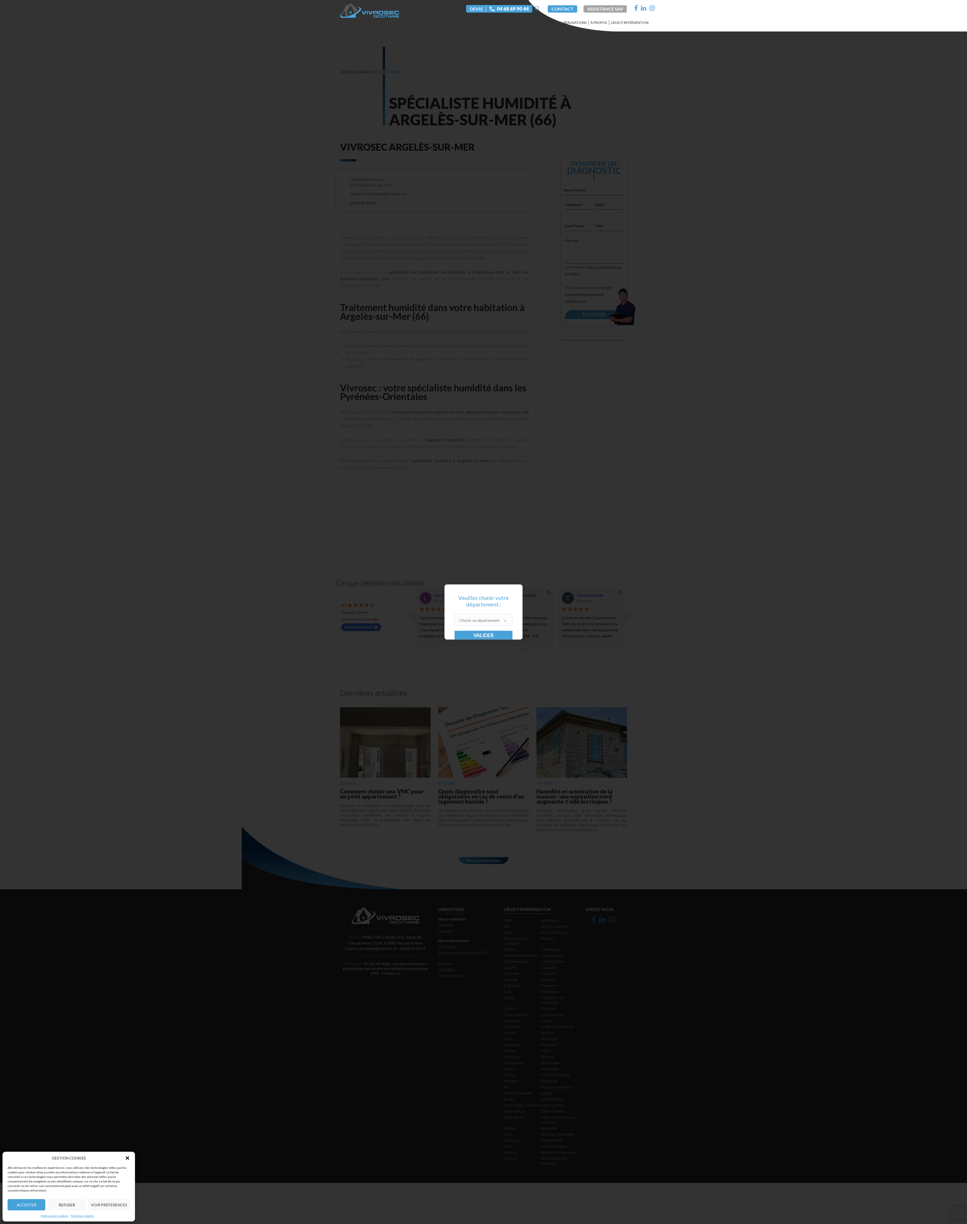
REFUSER (67, 1205)
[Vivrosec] (369, 9)
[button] (127, 1158)
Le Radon (485, 23)
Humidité (465, 23)
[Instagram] (652, 8)
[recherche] (536, 9)
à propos (599, 23)
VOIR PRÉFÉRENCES (109, 1205)
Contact (562, 9)
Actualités (542, 23)
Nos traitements (512, 23)
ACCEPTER (26, 1205)
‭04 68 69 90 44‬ (513, 9)
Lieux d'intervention (629, 23)
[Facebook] (636, 8)
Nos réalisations (571, 23)
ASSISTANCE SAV (605, 9)
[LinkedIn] (643, 8)
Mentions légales (82, 1216)
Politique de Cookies (54, 1216)
